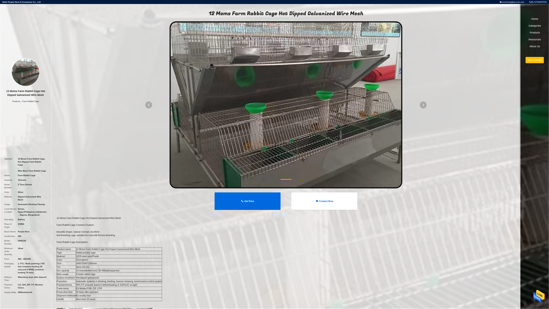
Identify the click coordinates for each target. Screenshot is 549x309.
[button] (148, 104)
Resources (535, 39)
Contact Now (326, 201)
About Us (534, 46)
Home (534, 18)
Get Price (249, 201)
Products (16, 101)
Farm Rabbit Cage (30, 101)
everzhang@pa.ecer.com (513, 2)
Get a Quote (535, 60)
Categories (535, 25)
